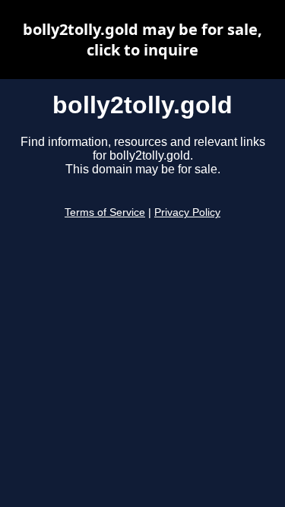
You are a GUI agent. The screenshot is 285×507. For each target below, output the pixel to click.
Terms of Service (105, 212)
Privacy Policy (187, 212)
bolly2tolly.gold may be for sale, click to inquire (142, 39)
